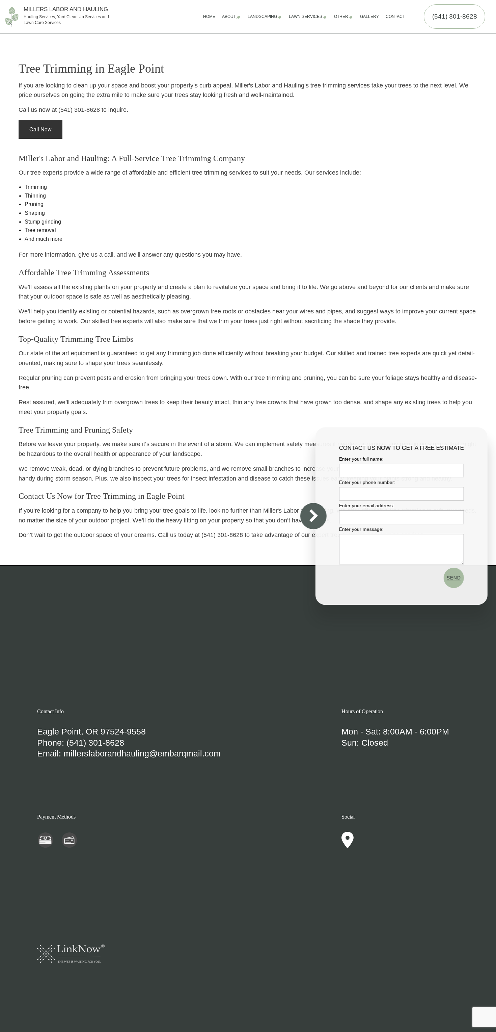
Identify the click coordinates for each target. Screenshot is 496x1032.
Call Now (40, 129)
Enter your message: (360, 529)
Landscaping (262, 16)
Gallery (369, 16)
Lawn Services (305, 16)
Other (341, 16)
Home (209, 16)
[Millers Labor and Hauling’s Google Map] (347, 844)
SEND (452, 577)
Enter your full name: (360, 459)
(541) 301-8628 (454, 16)
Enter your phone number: (366, 482)
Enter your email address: (365, 506)
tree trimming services (340, 85)
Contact (395, 16)
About (229, 16)
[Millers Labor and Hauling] (12, 16)
